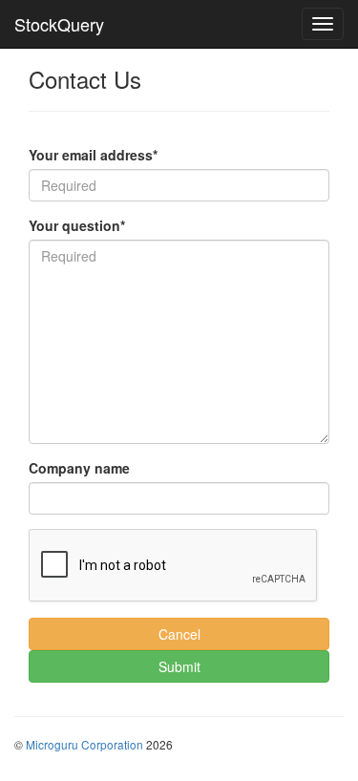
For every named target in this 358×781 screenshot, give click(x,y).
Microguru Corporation (84, 744)
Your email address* (93, 154)
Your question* (77, 225)
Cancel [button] (179, 634)
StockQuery (59, 23)
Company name (79, 467)
